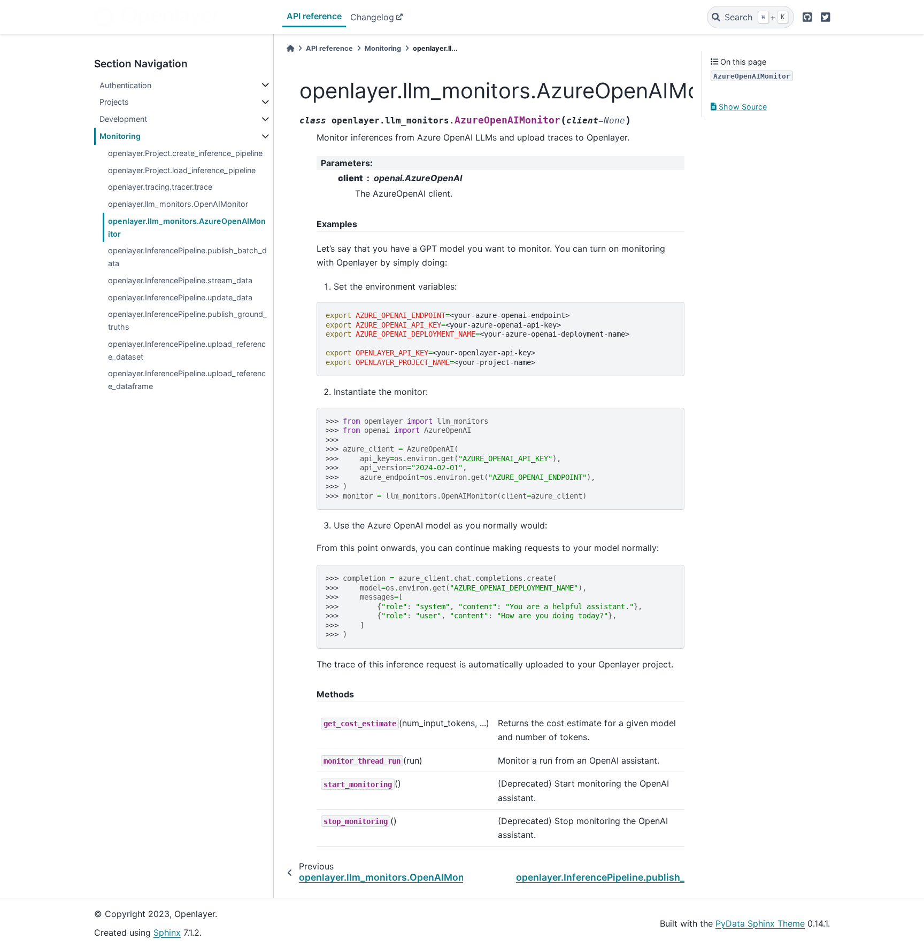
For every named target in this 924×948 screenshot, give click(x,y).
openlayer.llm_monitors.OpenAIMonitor (178, 203)
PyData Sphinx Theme (760, 923)
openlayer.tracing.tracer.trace (160, 186)
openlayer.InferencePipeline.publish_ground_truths (187, 320)
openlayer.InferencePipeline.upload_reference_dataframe (187, 380)
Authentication (125, 85)
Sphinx (167, 932)
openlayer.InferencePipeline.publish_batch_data (187, 257)
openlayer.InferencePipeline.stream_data (180, 280)
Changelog (372, 17)
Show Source (742, 106)
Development (123, 118)
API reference (314, 16)
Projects (114, 101)
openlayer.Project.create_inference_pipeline (185, 153)
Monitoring (120, 136)
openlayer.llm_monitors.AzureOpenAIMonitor (187, 227)
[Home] (290, 48)
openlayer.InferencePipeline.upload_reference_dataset (187, 350)
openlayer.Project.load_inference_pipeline (182, 170)
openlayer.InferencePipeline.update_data (180, 297)
